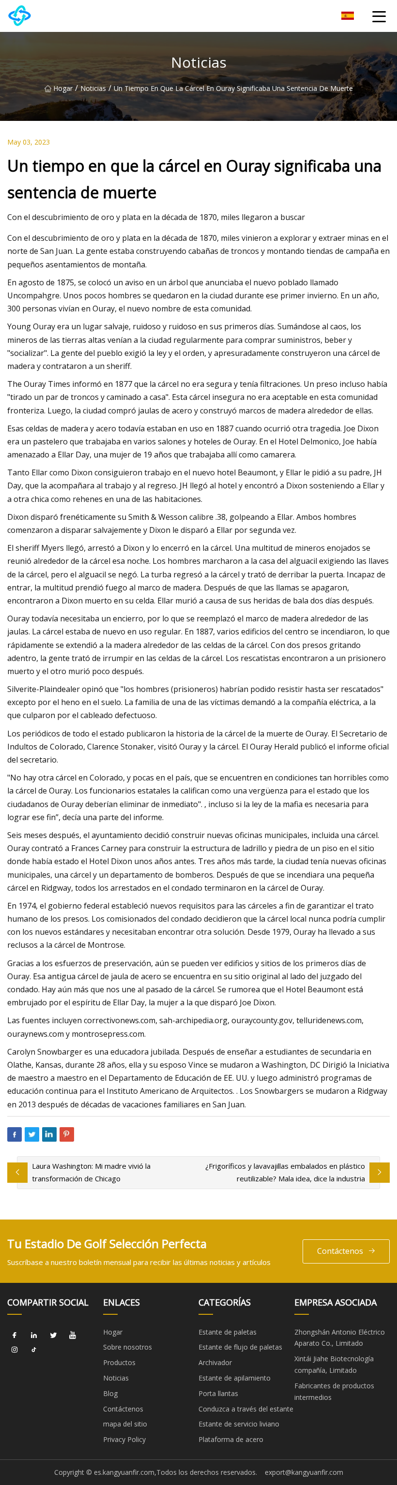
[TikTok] (34, 1350)
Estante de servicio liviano (238, 1423)
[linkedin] (34, 1335)
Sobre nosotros (127, 1347)
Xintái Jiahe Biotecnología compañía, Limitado (334, 1364)
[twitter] (53, 1335)
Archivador (215, 1362)
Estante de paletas (227, 1332)
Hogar (63, 88)
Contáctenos (340, 1251)
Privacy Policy (124, 1439)
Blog (110, 1393)
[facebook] (14, 1335)
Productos (119, 1362)
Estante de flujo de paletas (240, 1347)
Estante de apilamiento (234, 1377)
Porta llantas (218, 1393)
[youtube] (72, 1335)
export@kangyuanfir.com (304, 1472)
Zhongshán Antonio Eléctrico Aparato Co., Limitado (339, 1337)
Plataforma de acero (230, 1439)
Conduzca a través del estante (245, 1408)
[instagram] (14, 1350)
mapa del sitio (125, 1423)
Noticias (93, 88)
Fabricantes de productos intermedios (334, 1391)
